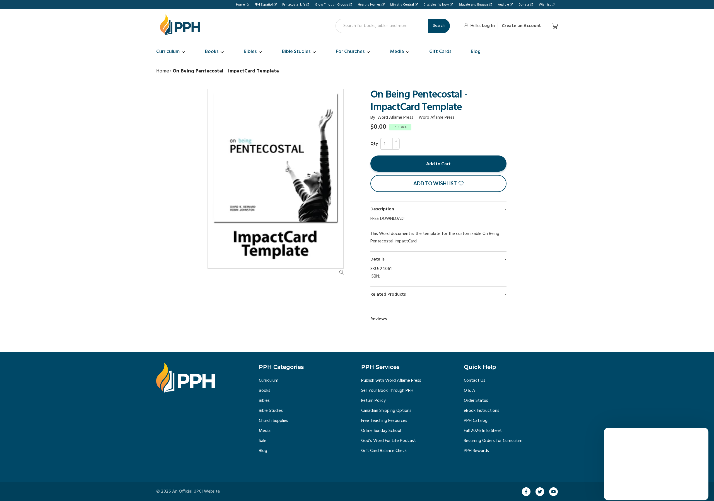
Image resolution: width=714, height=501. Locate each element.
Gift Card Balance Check (384, 450)
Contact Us (474, 380)
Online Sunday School (381, 430)
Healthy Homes (369, 5)
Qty (374, 144)
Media (265, 430)
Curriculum (268, 380)
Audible (503, 5)
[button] (438, 183)
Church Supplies (273, 420)
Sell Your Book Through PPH (387, 390)
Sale (262, 440)
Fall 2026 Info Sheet (483, 430)
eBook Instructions (481, 410)
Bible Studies (271, 410)
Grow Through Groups (331, 5)
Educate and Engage (473, 5)
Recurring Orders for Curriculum (493, 440)
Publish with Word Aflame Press (391, 380)
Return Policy (373, 400)
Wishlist (545, 5)
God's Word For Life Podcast (388, 440)
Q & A (469, 390)
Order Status (476, 400)
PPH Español (263, 5)
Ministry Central (402, 5)
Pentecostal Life (293, 5)
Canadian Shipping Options (386, 410)
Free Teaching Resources (384, 420)
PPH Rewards (476, 450)
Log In (488, 26)
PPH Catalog (476, 420)
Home (240, 5)
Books (264, 390)
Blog (263, 450)
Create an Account (521, 26)
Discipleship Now (436, 5)
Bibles (264, 400)
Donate (523, 5)
